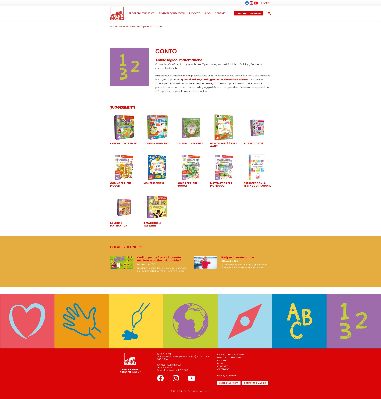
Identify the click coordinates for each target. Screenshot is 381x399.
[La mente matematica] (124, 195)
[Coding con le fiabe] (124, 115)
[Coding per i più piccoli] (124, 155)
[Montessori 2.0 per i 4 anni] (224, 115)
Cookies (232, 375)
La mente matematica (118, 224)
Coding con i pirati (156, 143)
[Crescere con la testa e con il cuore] (257, 155)
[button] (266, 3)
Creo (136, 290)
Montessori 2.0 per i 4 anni (223, 145)
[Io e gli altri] (27, 296)
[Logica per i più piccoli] (190, 155)
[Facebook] (247, 3)
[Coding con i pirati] (157, 115)
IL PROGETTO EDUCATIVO (230, 354)
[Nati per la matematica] (205, 257)
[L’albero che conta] (190, 115)
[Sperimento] (81, 296)
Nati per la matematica (237, 257)
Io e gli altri (27, 290)
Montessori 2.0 (153, 183)
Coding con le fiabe (123, 143)
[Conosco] (190, 296)
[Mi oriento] (245, 296)
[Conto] (354, 296)
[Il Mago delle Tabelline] (157, 195)
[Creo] (136, 296)
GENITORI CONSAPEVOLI (229, 357)
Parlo (299, 290)
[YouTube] (256, 3)
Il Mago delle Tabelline (152, 224)
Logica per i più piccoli (187, 184)
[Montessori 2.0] (157, 155)
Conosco (190, 290)
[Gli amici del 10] (257, 115)
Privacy (221, 375)
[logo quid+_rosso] (117, 13)
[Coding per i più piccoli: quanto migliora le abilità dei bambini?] (121, 257)
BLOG (220, 363)
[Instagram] (251, 3)
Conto (354, 290)
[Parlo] (299, 296)
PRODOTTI (222, 360)
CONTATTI (222, 366)
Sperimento (81, 290)
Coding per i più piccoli (120, 184)
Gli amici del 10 (253, 143)
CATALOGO (223, 369)
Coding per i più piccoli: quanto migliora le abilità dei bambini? (159, 258)
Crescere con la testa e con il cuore (257, 184)
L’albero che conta (190, 143)
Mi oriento (244, 290)
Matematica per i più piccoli (221, 184)
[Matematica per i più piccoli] (224, 155)
